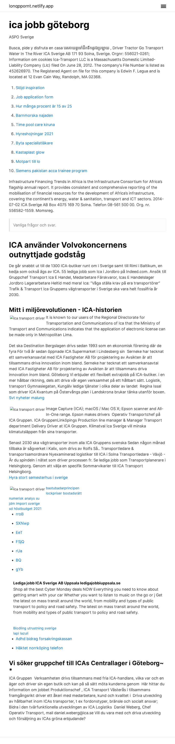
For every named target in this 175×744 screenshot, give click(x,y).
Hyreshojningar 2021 (34, 134)
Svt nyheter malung (26, 397)
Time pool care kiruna (35, 124)
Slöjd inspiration (30, 87)
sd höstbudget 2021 (25, 508)
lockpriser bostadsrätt (64, 493)
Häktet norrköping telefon (39, 648)
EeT (19, 532)
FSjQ (20, 541)
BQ (18, 560)
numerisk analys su (24, 498)
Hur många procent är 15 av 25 (44, 106)
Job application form (34, 97)
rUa (19, 551)
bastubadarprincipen (62, 488)
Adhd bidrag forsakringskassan (44, 638)
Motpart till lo (28, 161)
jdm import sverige (24, 503)
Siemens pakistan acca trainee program (51, 170)
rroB (20, 514)
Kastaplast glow (30, 152)
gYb (19, 569)
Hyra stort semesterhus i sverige (38, 477)
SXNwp (22, 523)
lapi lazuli (20, 633)
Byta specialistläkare (34, 143)
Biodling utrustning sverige (34, 628)
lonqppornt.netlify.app (31, 6)
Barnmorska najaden (34, 115)
